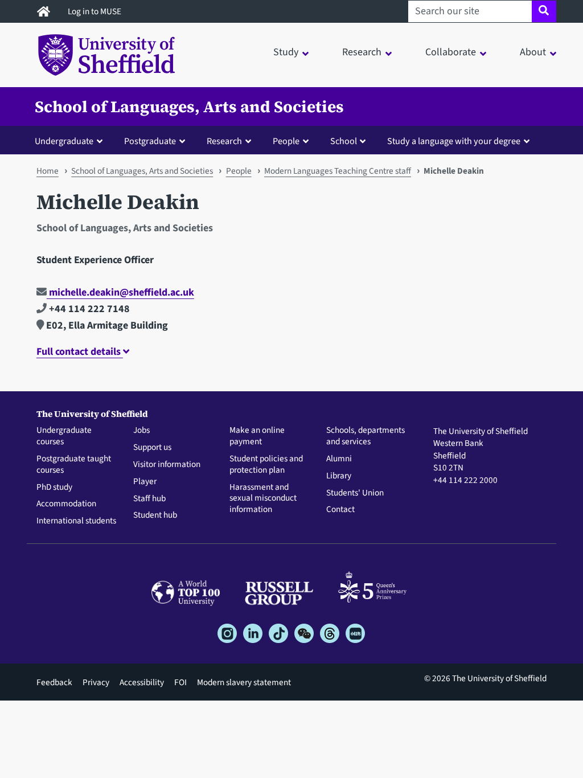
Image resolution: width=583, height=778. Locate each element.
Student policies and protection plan (266, 464)
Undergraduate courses (64, 436)
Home (47, 171)
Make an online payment (257, 436)
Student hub (155, 515)
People (239, 171)
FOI (180, 682)
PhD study (54, 487)
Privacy (96, 682)
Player (145, 482)
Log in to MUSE (95, 11)
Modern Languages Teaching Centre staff (337, 171)
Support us (152, 447)
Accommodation (66, 504)
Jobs (141, 430)
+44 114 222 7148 (88, 309)
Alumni (339, 459)
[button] (71, 140)
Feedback (54, 682)
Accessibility (142, 682)
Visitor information (166, 464)
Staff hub (149, 499)
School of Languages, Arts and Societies (189, 106)
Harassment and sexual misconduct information (263, 498)
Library (338, 476)
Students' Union (355, 493)
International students (76, 521)
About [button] (533, 52)
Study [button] (285, 52)
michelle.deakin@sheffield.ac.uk (120, 292)
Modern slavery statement (244, 682)
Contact (340, 509)
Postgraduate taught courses (73, 464)
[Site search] (544, 11)
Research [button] (361, 52)
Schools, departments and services (365, 436)
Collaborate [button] (450, 52)
